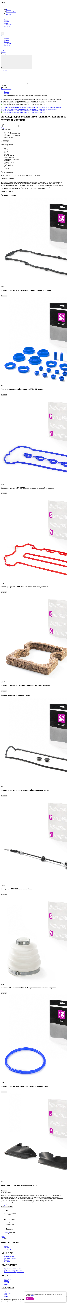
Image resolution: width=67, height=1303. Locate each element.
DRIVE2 (6, 1281)
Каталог (8, 10)
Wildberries (7, 1293)
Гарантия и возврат (10, 1258)
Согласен (29, 1299)
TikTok (6, 1284)
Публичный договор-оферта (12, 1268)
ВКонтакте (7, 1279)
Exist (5, 1294)
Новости (6, 23)
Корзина (8, 14)
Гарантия (7, 1232)
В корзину (4, 128)
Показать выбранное (6, 1206)
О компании (8, 24)
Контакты (7, 26)
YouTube (6, 1282)
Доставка (7, 1261)
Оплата (6, 1260)
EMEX (6, 1296)
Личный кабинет (11, 12)
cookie (32, 1295)
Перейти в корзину (6, 89)
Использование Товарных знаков (14, 1272)
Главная (6, 20)
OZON (6, 1291)
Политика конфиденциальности (13, 1270)
